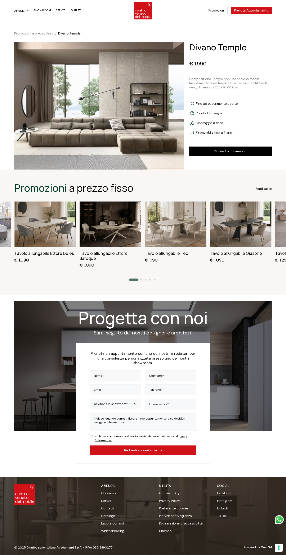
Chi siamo (108, 493)
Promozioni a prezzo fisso (34, 33)
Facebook (224, 493)
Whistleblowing (112, 531)
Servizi (61, 10)
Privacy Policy (169, 501)
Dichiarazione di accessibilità (181, 523)
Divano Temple (69, 33)
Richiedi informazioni (230, 151)
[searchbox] (170, 404)
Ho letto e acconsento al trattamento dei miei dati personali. (141, 438)
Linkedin (223, 508)
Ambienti (20, 11)
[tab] (134, 280)
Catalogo (108, 516)
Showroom (42, 10)
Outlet (76, 10)
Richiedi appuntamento (143, 450)
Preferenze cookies (174, 508)
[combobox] (170, 404)
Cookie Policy (169, 493)
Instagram (224, 501)
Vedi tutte (264, 188)
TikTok (222, 516)
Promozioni (216, 10)
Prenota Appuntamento (251, 10)
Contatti (107, 508)
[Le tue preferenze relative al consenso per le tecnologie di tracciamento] (279, 548)
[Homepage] (143, 10)
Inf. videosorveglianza (175, 516)
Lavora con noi (112, 523)
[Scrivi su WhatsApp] (279, 519)
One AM (266, 547)
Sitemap (165, 531)
